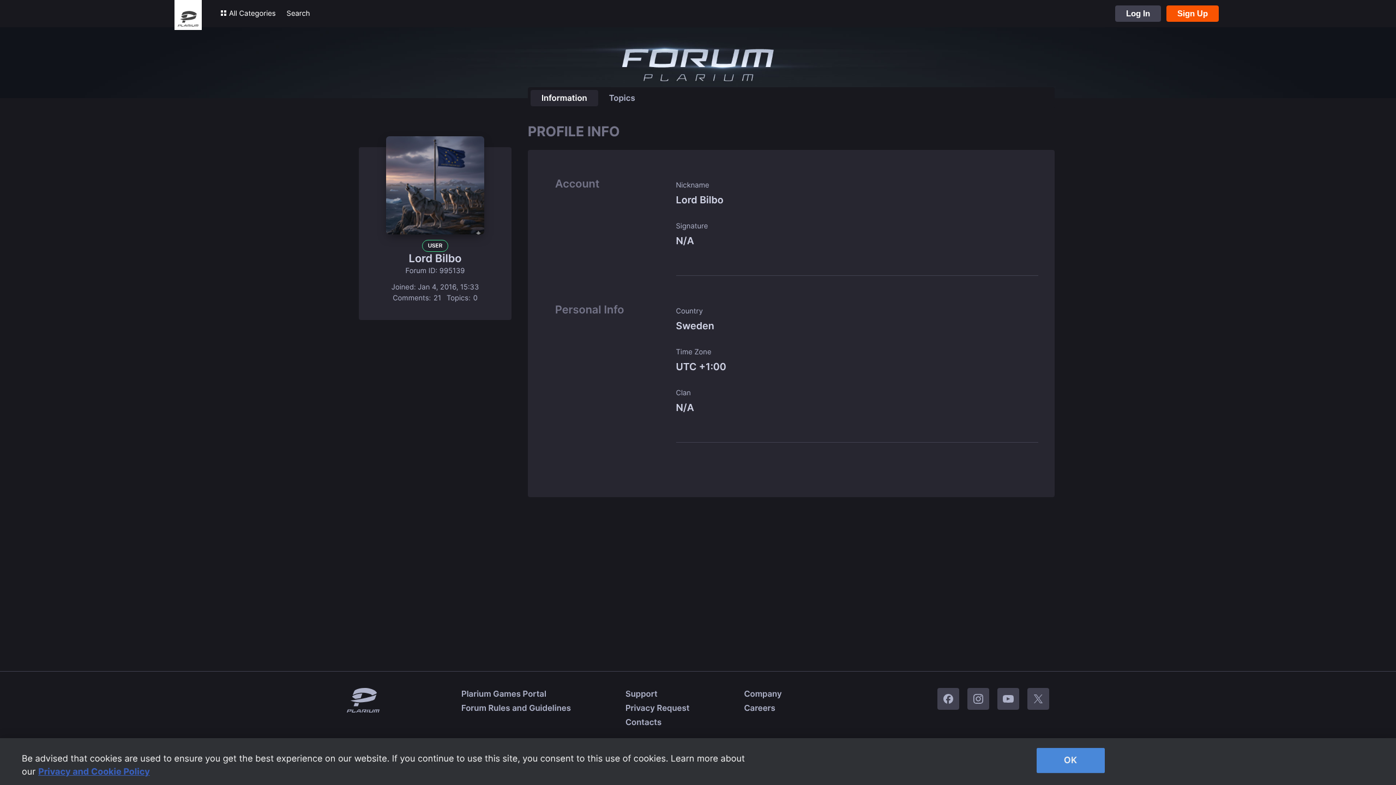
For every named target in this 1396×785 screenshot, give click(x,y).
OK (1070, 759)
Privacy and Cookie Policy (94, 771)
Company (762, 694)
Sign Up (1192, 13)
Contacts (643, 722)
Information (564, 98)
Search (298, 13)
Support (641, 694)
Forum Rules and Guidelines (516, 708)
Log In (1138, 13)
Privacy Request (657, 708)
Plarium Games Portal (503, 694)
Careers (759, 708)
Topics (622, 98)
